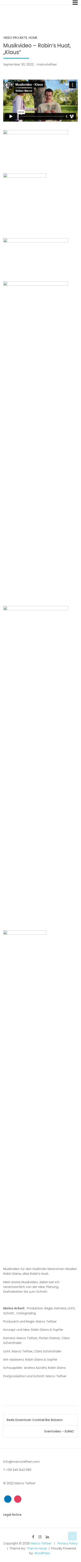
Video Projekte (15, 37)
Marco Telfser (41, 1543)
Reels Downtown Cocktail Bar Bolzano (35, 1420)
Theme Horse (37, 1548)
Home (33, 37)
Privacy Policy (67, 1543)
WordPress (42, 1553)
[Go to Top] (72, 1536)
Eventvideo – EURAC (59, 1431)
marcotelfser (47, 64)
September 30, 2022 (18, 64)
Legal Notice (12, 1514)
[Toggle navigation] (75, 2)
